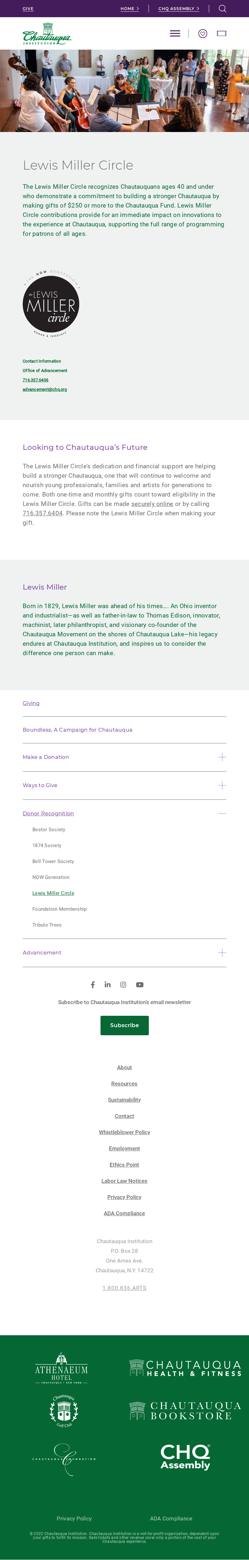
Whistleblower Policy (124, 1132)
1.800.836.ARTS (124, 1288)
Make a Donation (46, 757)
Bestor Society (48, 830)
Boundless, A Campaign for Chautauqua (78, 730)
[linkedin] (108, 985)
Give (28, 8)
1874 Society (46, 845)
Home (128, 8)
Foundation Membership (59, 909)
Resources (124, 1084)
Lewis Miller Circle (53, 893)
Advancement (42, 953)
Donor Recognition (48, 813)
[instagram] (123, 985)
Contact (124, 1116)
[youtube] (140, 985)
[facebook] (93, 985)
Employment (124, 1149)
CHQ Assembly (177, 8)
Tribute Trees (47, 925)
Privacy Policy (124, 1197)
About (124, 1067)
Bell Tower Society (53, 861)
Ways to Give (40, 785)
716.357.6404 (43, 513)
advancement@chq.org (45, 389)
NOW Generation (51, 877)
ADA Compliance (124, 1213)
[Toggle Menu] (175, 33)
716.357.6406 (35, 380)
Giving (31, 703)
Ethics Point (124, 1165)
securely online (152, 504)
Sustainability (124, 1100)
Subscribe (124, 1025)
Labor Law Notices (124, 1181)
